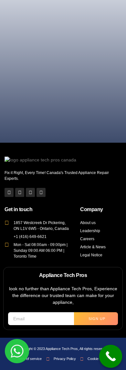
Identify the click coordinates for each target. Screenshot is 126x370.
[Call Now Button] (110, 356)
